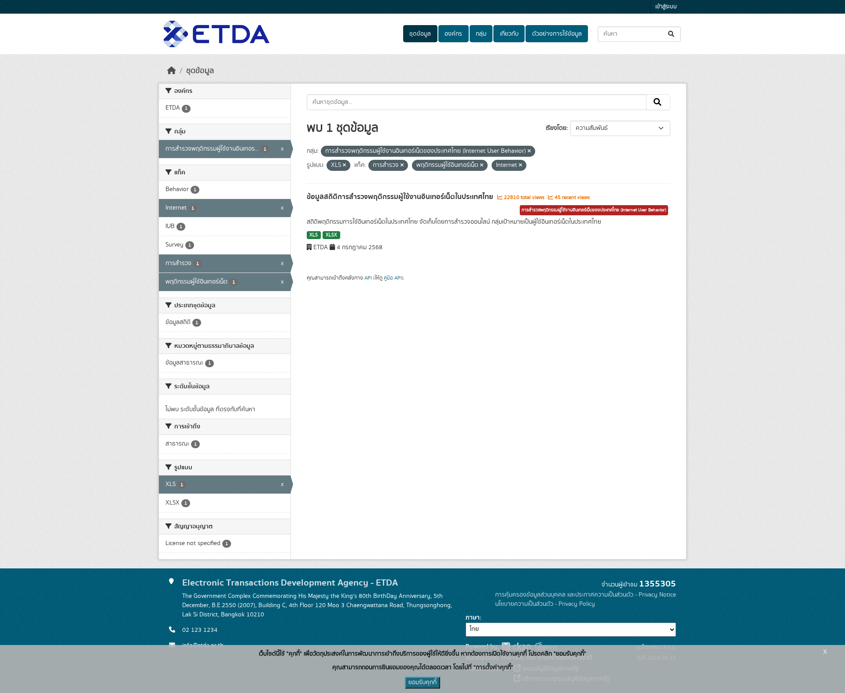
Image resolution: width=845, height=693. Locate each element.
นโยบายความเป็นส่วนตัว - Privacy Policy (545, 604)
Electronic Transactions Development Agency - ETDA (290, 582)
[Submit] (671, 34)
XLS (313, 235)
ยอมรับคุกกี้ (422, 682)
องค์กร (453, 33)
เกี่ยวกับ (509, 33)
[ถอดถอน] (529, 151)
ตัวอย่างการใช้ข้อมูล (557, 33)
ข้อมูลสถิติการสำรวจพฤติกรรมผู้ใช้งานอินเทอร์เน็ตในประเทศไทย (401, 197)
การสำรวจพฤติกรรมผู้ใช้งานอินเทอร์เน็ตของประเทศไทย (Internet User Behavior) (594, 210)
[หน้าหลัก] (171, 71)
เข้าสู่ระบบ (666, 7)
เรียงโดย (556, 128)
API (368, 278)
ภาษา (473, 617)
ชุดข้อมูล (420, 33)
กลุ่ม (481, 33)
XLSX (331, 235)
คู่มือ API (393, 278)
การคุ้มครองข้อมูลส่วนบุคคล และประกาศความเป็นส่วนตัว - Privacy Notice (585, 594)
